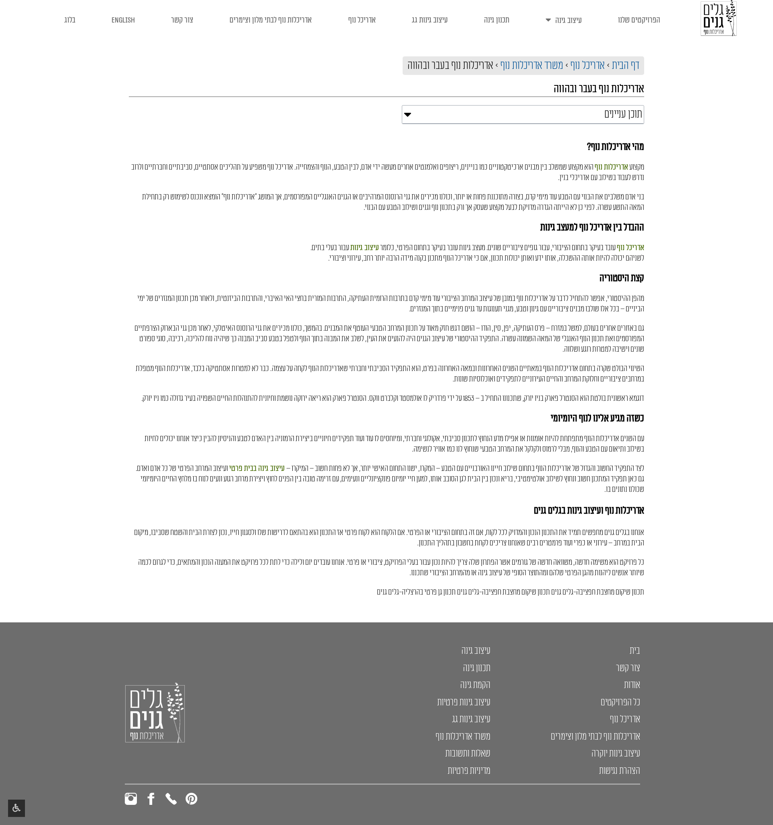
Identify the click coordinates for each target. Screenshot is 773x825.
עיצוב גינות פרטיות (463, 702)
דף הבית (625, 65)
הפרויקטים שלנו (639, 20)
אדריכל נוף (362, 20)
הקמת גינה (475, 685)
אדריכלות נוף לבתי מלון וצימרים (270, 20)
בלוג (69, 20)
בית (635, 651)
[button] (407, 114)
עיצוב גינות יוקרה (615, 753)
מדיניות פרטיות (469, 771)
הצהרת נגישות (619, 771)
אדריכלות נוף (611, 167)
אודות (632, 685)
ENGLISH (123, 20)
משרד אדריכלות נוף (531, 65)
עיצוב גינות (364, 248)
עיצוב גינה (568, 20)
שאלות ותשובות (467, 753)
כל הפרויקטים (620, 702)
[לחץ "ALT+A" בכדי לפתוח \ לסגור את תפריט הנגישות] (16, 808)
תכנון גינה (496, 20)
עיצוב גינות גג (430, 20)
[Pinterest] (191, 799)
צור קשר (182, 20)
